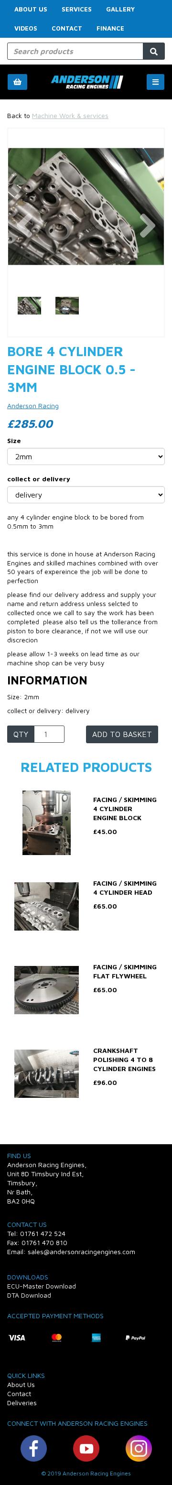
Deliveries (22, 1402)
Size (14, 440)
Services (77, 9)
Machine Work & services (70, 115)
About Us (30, 9)
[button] (24, 245)
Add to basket (122, 734)
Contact (67, 28)
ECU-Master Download (41, 1286)
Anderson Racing (33, 405)
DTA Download (29, 1295)
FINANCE (110, 28)
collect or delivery (38, 479)
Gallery (120, 9)
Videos (25, 28)
